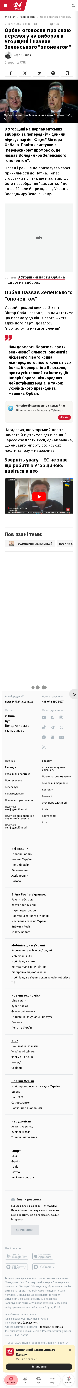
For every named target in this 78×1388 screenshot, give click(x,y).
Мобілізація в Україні (28, 945)
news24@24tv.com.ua (19, 701)
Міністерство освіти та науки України (35, 1086)
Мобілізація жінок (23, 961)
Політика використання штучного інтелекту (19, 817)
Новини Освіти (22, 1081)
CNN (23, 62)
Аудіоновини (19, 875)
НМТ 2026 (17, 1097)
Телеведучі (11, 787)
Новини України (22, 859)
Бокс (14, 1155)
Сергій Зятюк (22, 55)
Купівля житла (20, 1132)
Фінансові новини (23, 1011)
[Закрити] (70, 1350)
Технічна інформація (55, 783)
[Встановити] (39, 1358)
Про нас (10, 761)
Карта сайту (49, 816)
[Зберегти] (67, 73)
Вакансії (47, 796)
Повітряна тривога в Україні (30, 915)
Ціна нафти (18, 1000)
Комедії (16, 1062)
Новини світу (27, 17)
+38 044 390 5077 (53, 701)
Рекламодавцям (14, 793)
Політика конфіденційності (16, 808)
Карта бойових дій (23, 905)
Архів (45, 809)
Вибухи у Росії (20, 926)
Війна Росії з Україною (28, 894)
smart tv (16, 1266)
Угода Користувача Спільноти (53, 768)
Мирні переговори (23, 910)
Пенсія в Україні (22, 1027)
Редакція (10, 767)
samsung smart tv (44, 1266)
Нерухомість (21, 1121)
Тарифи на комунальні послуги (32, 1016)
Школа (15, 1091)
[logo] (17, 6)
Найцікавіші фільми (24, 1046)
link (44, 717)
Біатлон (16, 1172)
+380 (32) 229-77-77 (28, 1322)
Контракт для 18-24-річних (28, 966)
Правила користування (19, 800)
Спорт (16, 1150)
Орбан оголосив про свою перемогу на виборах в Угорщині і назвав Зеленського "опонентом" (56, 17)
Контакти (47, 789)
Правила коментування (56, 776)
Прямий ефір (20, 864)
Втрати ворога (20, 932)
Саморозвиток (20, 1102)
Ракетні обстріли (22, 899)
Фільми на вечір (22, 1057)
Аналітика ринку (22, 1126)
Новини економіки (25, 995)
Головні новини (21, 854)
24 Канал (10, 17)
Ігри (44, 822)
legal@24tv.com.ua (51, 1326)
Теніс (14, 1166)
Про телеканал (14, 780)
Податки (16, 1022)
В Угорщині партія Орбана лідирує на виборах (35, 280)
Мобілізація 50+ (21, 956)
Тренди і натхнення (24, 1137)
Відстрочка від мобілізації (28, 972)
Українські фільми (23, 1051)
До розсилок (25, 1230)
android (16, 1256)
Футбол (16, 1161)
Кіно (14, 1041)
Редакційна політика (17, 774)
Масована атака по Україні (29, 921)
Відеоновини (20, 870)
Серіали (16, 1067)
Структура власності (54, 803)
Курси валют (19, 1006)
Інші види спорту (22, 1177)
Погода (16, 881)
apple (44, 1256)
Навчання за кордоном (26, 1108)
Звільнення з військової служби (32, 950)
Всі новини (19, 849)
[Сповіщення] (73, 5)
